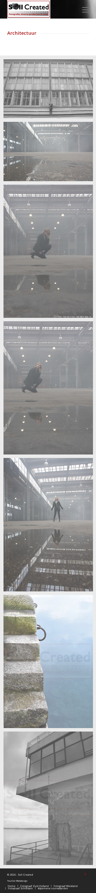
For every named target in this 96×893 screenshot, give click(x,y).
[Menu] (82, 9)
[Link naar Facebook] (85, 874)
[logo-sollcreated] (39, 9)
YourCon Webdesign (17, 880)
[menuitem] (82, 9)
